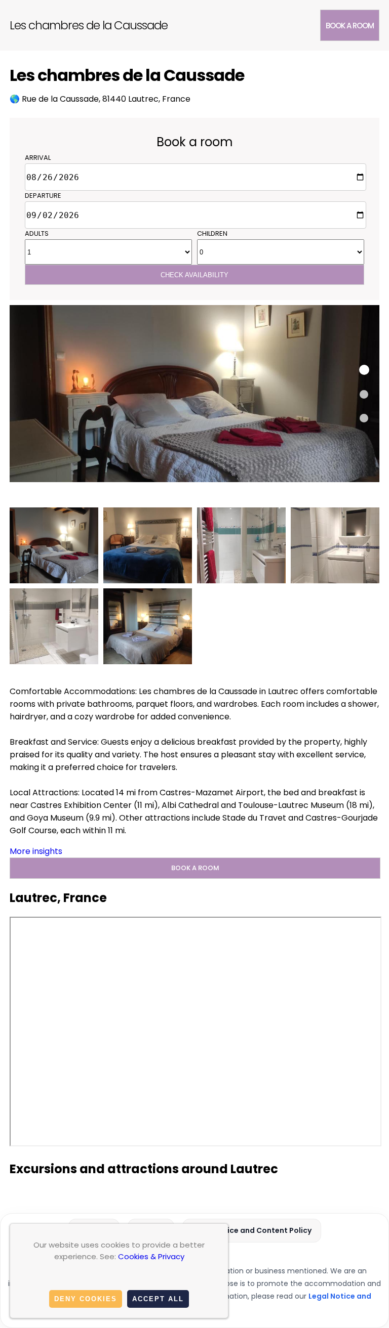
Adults (37, 233)
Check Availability (194, 275)
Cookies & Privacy (151, 1256)
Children (212, 233)
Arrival (38, 157)
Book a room (350, 25)
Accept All (158, 1299)
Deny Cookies (85, 1299)
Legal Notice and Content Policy (252, 1230)
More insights (36, 851)
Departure (43, 195)
